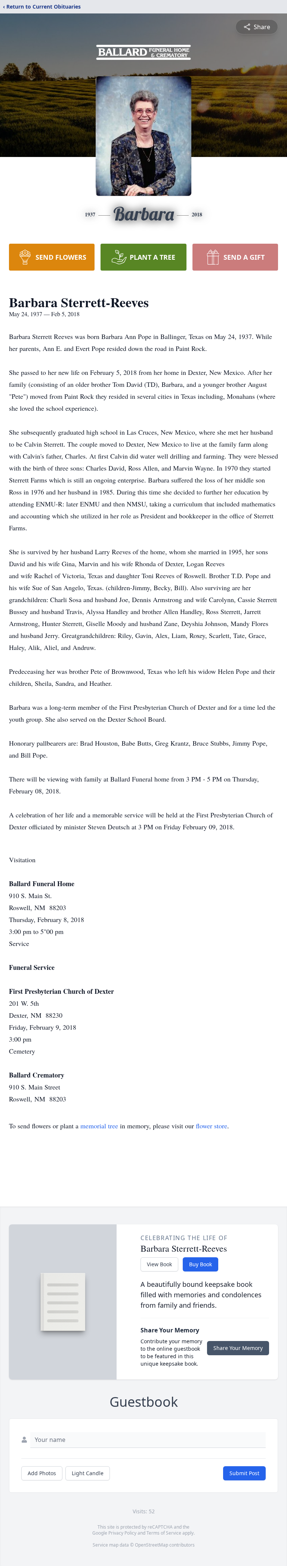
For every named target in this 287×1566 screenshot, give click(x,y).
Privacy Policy (122, 1533)
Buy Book (200, 1264)
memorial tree (99, 1125)
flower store (211, 1125)
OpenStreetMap (151, 1545)
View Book (159, 1264)
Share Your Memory (238, 1347)
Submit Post (244, 1473)
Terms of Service (163, 1533)
